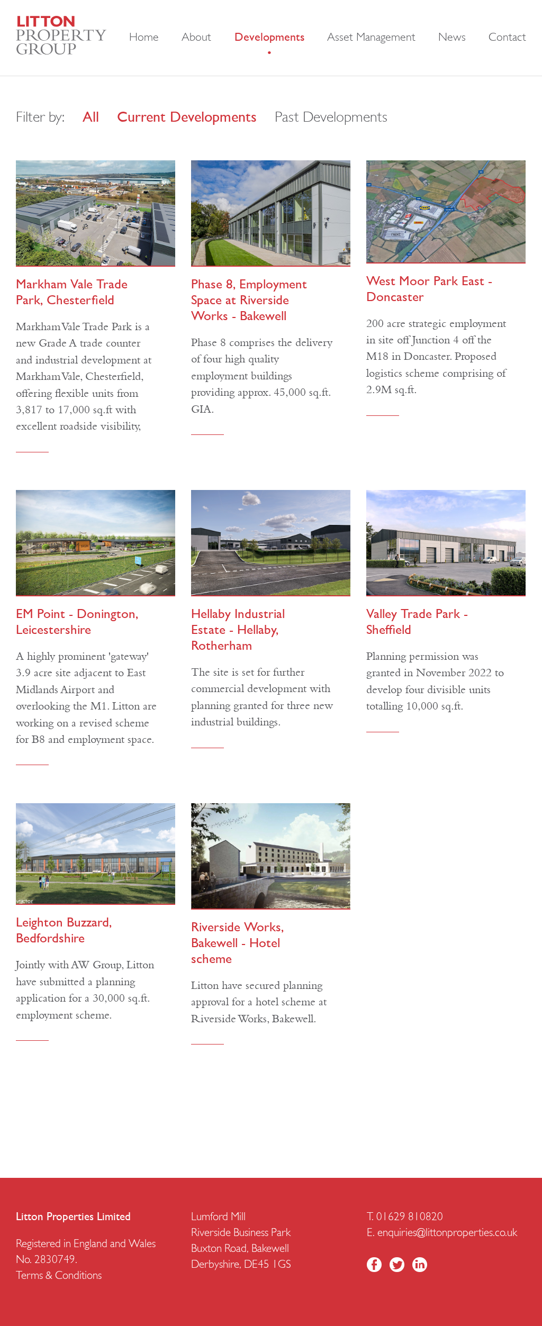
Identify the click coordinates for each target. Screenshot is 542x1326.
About (196, 38)
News (452, 38)
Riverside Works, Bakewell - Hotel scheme (237, 943)
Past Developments (331, 118)
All (91, 118)
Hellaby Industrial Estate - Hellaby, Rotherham (238, 630)
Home (144, 38)
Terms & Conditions (59, 1276)
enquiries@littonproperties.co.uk (447, 1233)
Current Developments (187, 118)
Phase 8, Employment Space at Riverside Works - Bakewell (249, 300)
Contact (507, 38)
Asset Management (371, 38)
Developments (269, 38)
